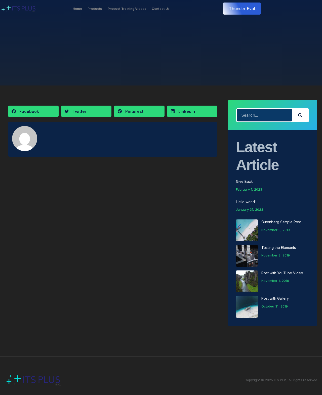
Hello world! (246, 202)
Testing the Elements (278, 247)
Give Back (244, 181)
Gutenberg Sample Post (281, 222)
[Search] (300, 115)
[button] (33, 111)
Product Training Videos (127, 9)
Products (95, 9)
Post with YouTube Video (282, 273)
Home (77, 9)
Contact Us (160, 9)
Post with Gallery (275, 298)
